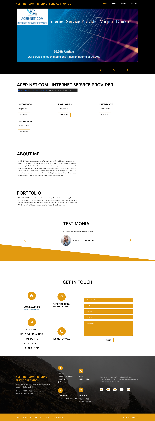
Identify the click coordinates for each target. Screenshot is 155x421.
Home (105, 3)
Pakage (123, 3)
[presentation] (18, 39)
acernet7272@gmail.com (31, 309)
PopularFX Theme (57, 417)
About (113, 3)
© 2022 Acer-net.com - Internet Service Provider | (34, 417)
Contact (134, 3)
